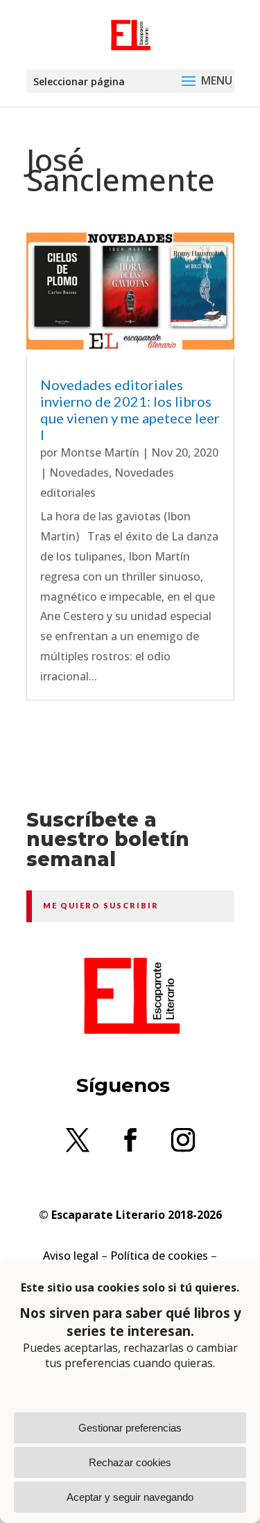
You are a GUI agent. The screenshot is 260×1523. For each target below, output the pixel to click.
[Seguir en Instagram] (183, 1139)
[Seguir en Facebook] (130, 1139)
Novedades (79, 472)
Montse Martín (99, 452)
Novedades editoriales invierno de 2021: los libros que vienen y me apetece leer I (130, 409)
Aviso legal (70, 1255)
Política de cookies (159, 1255)
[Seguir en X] (77, 1139)
